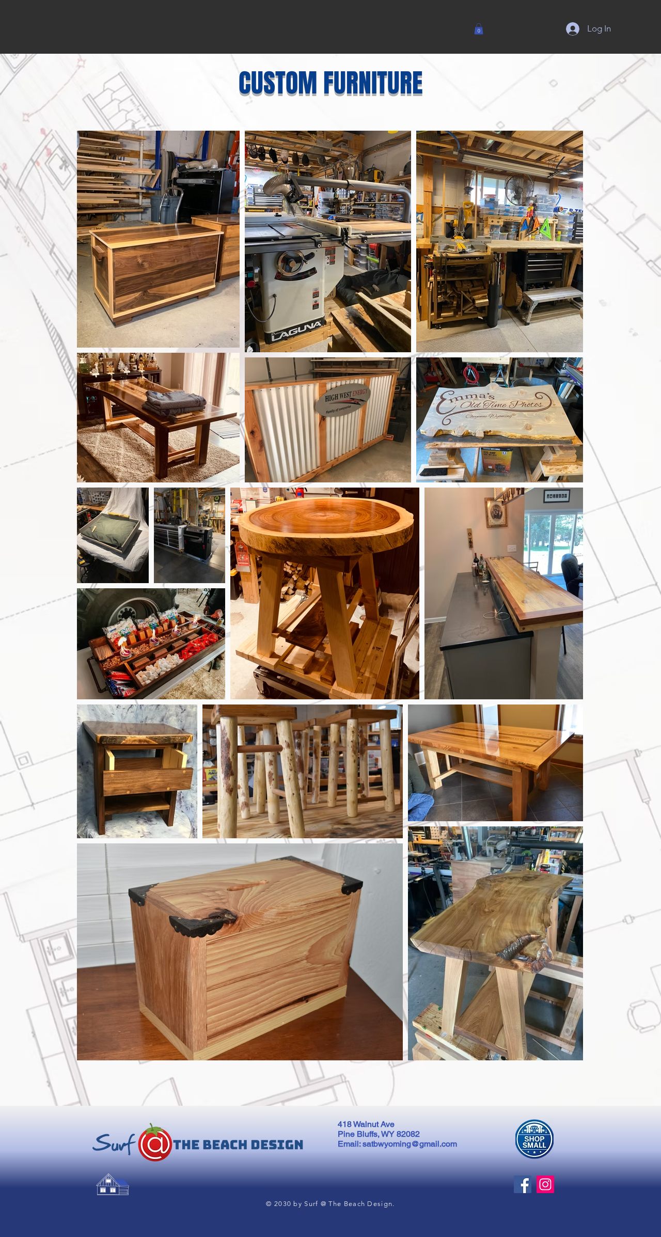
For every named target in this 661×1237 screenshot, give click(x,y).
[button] (478, 29)
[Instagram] (545, 1184)
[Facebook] (522, 1184)
